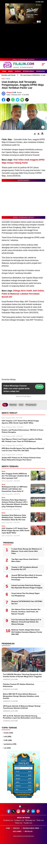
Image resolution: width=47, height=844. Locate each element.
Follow (39, 387)
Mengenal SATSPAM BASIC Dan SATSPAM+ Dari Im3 (26, 603)
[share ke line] (22, 101)
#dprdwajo (13, 405)
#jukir (21, 405)
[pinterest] (38, 812)
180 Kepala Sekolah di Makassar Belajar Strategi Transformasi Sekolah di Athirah (21, 707)
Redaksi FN (10, 92)
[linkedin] (33, 812)
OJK (8, 740)
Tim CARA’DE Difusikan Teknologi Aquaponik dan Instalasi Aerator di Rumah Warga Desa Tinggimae (22, 675)
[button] (34, 134)
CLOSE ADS (40, 2)
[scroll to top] (43, 831)
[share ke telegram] (18, 101)
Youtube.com (28, 823)
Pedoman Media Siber (31, 828)
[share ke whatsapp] (13, 101)
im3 (7, 736)
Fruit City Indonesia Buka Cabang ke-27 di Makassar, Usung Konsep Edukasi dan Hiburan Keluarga (26, 622)
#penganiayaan (31, 405)
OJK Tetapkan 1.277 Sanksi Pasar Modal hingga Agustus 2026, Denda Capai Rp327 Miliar (15, 531)
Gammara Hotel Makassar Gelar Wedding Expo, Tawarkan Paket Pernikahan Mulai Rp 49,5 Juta (14, 517)
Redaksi (16, 828)
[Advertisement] (23, 354)
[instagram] (18, 812)
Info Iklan (28, 831)
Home (4, 71)
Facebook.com (8, 820)
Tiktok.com (40, 820)
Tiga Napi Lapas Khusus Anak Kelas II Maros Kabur (24, 560)
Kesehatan (40, 71)
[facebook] (9, 812)
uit (7, 748)
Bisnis (10, 71)
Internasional (28, 71)
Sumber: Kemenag (23, 796)
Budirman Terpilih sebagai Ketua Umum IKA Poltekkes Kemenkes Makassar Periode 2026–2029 (26, 632)
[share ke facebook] (4, 101)
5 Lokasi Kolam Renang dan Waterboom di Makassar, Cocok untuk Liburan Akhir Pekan (26, 551)
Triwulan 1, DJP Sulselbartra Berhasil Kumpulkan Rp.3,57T (24, 568)
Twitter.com (18, 823)
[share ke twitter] (8, 101)
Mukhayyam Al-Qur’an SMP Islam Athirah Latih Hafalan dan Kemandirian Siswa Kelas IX (14, 489)
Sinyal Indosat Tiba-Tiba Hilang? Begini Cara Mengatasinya (25, 595)
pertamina (10, 744)
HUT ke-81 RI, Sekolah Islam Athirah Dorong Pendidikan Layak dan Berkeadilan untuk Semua (22, 717)
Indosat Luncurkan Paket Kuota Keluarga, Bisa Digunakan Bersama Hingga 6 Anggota (26, 587)
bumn (8, 733)
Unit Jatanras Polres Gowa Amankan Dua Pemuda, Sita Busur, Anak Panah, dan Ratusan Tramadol (25, 612)
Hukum (8, 78)
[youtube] (23, 812)
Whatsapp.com (30, 820)
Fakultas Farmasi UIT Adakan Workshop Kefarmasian (18, 685)
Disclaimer (17, 831)
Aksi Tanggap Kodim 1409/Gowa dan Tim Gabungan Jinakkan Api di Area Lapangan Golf (15, 476)
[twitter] (14, 812)
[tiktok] (28, 812)
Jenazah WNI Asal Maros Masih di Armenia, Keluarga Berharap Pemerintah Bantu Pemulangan (26, 577)
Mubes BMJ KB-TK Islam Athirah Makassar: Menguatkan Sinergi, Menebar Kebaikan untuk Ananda (21, 696)
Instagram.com (19, 820)
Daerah (18, 71)
